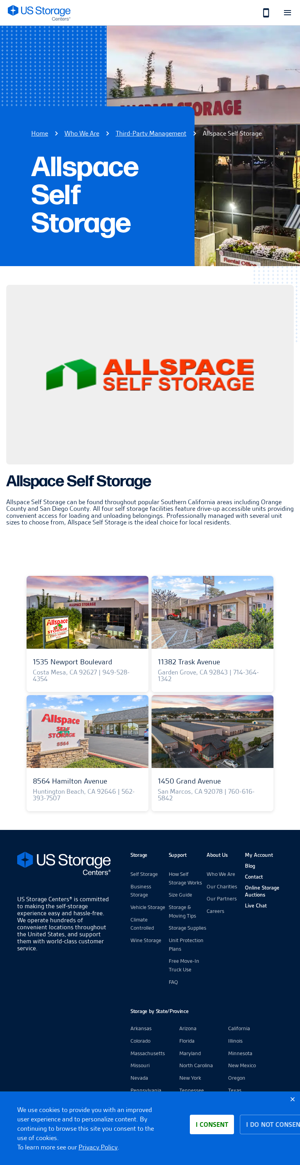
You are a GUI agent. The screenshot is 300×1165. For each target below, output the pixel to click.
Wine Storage (145, 940)
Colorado (140, 1040)
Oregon (236, 1077)
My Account (259, 854)
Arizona (187, 1028)
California (239, 1028)
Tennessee (191, 1090)
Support (178, 854)
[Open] (287, 12)
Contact (254, 876)
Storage (138, 854)
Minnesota (240, 1053)
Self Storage (144, 873)
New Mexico (242, 1065)
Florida (187, 1040)
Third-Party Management (151, 133)
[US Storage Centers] (64, 864)
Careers (215, 910)
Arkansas (141, 1028)
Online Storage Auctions (262, 891)
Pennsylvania (145, 1090)
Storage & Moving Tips (182, 911)
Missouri (140, 1065)
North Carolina (196, 1065)
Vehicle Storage (147, 907)
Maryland (190, 1053)
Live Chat (256, 905)
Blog (250, 865)
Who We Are (81, 133)
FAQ (173, 981)
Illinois (235, 1040)
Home (39, 133)
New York (190, 1077)
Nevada (139, 1077)
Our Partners (222, 898)
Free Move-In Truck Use (184, 965)
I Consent (212, 1124)
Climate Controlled (142, 924)
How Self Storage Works (185, 878)
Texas (234, 1090)
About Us (217, 854)
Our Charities (222, 886)
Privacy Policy (98, 1147)
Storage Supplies (187, 927)
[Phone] (262, 12)
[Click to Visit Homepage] (39, 12)
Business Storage (140, 890)
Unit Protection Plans (186, 944)
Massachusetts (147, 1053)
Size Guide (180, 894)
